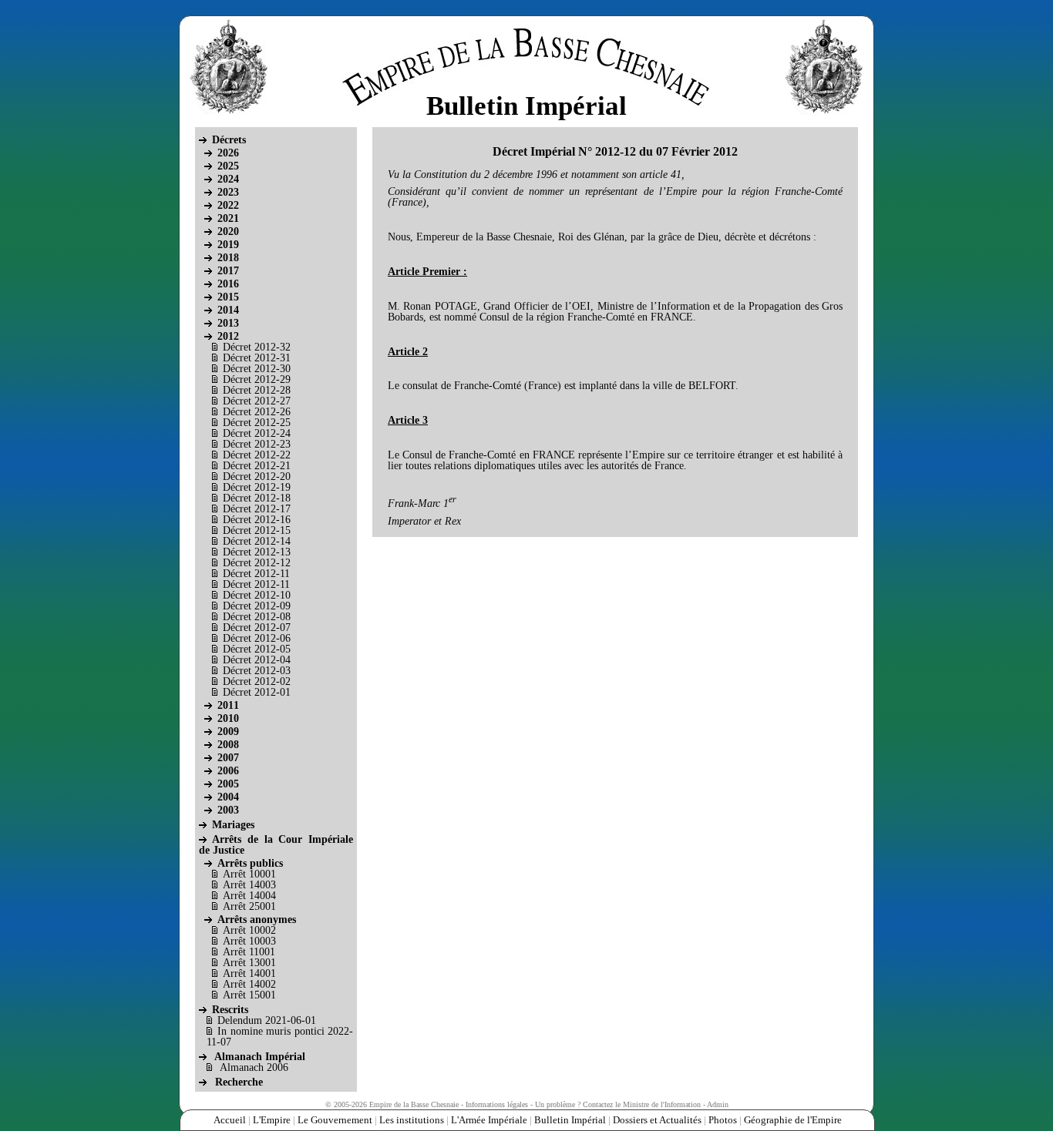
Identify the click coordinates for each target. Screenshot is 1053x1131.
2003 (228, 810)
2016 (228, 284)
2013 (228, 323)
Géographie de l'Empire (793, 1120)
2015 (228, 297)
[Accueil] (523, 58)
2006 (228, 771)
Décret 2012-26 (257, 412)
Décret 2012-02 (257, 681)
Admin (717, 1104)
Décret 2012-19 (257, 487)
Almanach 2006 (254, 1067)
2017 (228, 271)
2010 (228, 718)
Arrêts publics (250, 863)
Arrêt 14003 (249, 885)
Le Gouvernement (335, 1120)
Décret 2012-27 (257, 401)
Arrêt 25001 (249, 906)
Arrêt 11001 (249, 952)
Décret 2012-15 (257, 530)
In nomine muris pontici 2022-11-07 (280, 1036)
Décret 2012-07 (257, 627)
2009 (228, 731)
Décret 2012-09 (257, 606)
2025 (228, 166)
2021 (228, 218)
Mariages (233, 825)
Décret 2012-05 (257, 649)
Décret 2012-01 (257, 692)
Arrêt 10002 (249, 930)
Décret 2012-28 (257, 390)
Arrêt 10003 (249, 941)
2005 (228, 784)
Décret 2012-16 (257, 519)
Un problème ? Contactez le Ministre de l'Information (618, 1104)
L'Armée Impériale (489, 1120)
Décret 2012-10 (257, 595)
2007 (228, 758)
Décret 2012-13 (257, 552)
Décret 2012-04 (257, 660)
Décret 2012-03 (257, 670)
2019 (228, 244)
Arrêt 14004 (249, 895)
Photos (722, 1120)
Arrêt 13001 (249, 962)
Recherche (239, 1082)
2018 (228, 257)
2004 (228, 797)
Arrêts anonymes (256, 919)
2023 (228, 192)
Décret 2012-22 (257, 455)
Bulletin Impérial (570, 1120)
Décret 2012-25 (257, 422)
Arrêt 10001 (249, 874)
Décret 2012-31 (257, 358)
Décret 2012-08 (257, 617)
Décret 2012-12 (257, 563)
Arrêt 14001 (249, 973)
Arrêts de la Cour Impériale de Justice (276, 845)
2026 (228, 153)
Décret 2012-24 (257, 433)
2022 (228, 205)
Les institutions (411, 1120)
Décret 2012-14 (257, 541)
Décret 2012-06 (257, 638)
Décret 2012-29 (257, 379)
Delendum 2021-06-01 (266, 1020)
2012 (228, 336)
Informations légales (497, 1104)
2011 (228, 705)
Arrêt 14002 (249, 984)
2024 (228, 179)
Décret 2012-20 (257, 476)
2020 (228, 231)
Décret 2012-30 (257, 368)
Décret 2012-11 (256, 573)
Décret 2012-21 (257, 466)
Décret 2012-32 (257, 347)
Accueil (230, 1120)
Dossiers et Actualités (657, 1120)
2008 (228, 744)
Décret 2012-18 (257, 498)
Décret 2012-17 (257, 509)
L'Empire (272, 1120)
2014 (228, 310)
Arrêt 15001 (249, 995)
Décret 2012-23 (257, 444)
